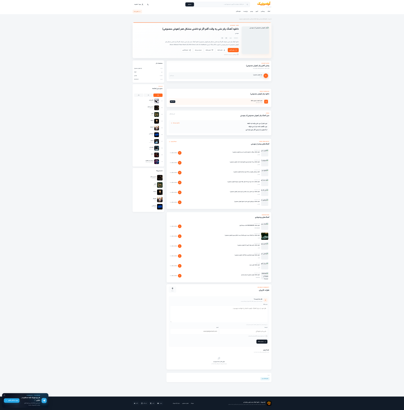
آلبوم (257, 11)
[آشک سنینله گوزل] (264, 226)
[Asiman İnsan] (264, 275)
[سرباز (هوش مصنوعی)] (264, 265)
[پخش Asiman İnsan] (179, 276)
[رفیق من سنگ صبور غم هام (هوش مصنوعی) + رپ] (264, 172)
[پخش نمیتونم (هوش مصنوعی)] (179, 163)
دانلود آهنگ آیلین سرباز (255, 265)
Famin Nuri (258, 277)
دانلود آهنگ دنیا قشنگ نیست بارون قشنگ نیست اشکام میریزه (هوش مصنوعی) (242, 235)
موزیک (192, 403)
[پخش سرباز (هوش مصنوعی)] (179, 266)
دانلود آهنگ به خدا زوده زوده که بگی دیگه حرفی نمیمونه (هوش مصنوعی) (244, 182)
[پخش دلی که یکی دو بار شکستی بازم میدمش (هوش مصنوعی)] (179, 192)
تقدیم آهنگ (208, 50)
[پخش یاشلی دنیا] (179, 256)
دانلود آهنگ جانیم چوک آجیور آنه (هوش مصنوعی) (249, 245)
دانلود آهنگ (220, 50)
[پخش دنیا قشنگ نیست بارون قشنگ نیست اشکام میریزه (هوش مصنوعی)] (179, 236)
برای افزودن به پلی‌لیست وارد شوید (230, 54)
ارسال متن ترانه (198, 50)
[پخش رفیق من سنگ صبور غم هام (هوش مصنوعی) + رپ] (179, 172)
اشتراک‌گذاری (185, 50)
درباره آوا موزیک (176, 403)
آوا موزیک (269, 19)
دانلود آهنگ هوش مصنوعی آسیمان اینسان (250, 275)
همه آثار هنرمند (173, 141)
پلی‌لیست (245, 11)
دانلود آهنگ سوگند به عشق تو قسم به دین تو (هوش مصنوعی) (246, 152)
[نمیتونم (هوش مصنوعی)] (264, 162)
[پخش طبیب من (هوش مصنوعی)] (179, 153)
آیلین (259, 267)
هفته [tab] (158, 95)
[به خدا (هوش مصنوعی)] (264, 182)
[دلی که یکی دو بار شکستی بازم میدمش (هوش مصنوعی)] (264, 192)
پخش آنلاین (231, 50)
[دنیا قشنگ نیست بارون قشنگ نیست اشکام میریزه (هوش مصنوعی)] (264, 236)
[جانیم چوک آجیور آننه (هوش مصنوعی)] (264, 246)
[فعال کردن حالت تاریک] (148, 4)
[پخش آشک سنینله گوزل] (179, 226)
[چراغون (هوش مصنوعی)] (264, 202)
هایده (259, 238)
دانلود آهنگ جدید (265, 378)
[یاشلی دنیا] (264, 256)
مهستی (237, 33)
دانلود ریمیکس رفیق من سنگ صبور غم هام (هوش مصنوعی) (247, 172)
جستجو (189, 4)
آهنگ (269, 11)
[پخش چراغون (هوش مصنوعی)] (179, 202)
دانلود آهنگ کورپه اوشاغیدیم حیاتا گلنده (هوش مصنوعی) (247, 255)
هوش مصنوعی (185, 403)
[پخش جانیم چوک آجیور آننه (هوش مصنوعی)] (179, 246)
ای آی (259, 248)
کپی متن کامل (172, 114)
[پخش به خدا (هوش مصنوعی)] (179, 182)
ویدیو (251, 11)
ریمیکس (263, 11)
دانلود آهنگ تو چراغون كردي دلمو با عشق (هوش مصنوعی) (247, 201)
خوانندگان (238, 11)
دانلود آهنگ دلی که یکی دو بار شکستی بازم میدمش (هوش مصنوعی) (245, 191)
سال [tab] (139, 95)
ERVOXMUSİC (257, 228)
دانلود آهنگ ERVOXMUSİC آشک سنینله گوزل (249, 225)
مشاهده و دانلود (174, 152)
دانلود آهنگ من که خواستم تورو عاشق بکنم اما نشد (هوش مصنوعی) (245, 162)
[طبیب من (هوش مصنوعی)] (264, 152)
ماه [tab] (148, 95)
